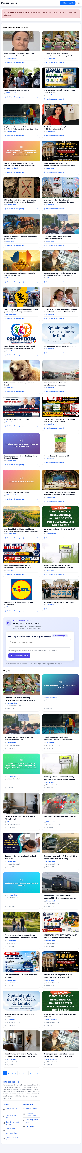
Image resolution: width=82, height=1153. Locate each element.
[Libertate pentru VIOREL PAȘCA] (21, 83)
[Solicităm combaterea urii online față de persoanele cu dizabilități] (21, 48)
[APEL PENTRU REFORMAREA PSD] (21, 412)
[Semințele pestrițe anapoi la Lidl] (60, 449)
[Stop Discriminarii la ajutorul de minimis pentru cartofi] (21, 231)
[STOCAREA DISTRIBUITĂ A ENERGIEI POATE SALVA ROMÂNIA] (60, 85)
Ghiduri (6, 1104)
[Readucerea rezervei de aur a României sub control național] (21, 267)
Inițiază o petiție (68, 3)
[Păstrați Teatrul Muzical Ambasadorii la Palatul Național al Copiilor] (60, 414)
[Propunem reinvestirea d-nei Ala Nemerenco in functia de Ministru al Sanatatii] (21, 560)
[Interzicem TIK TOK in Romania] (21, 486)
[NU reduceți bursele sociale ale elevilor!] (60, 595)
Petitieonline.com (9, 3)
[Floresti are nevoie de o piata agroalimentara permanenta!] (60, 377)
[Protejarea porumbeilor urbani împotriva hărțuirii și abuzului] (21, 450)
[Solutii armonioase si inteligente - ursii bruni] (21, 377)
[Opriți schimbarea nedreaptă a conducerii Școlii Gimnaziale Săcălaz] (60, 121)
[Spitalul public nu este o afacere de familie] (60, 339)
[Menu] (78, 3)
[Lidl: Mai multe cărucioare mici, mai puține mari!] (21, 596)
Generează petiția (20, 655)
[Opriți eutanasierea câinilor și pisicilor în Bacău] (60, 523)
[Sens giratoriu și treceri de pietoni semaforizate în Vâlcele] (60, 231)
